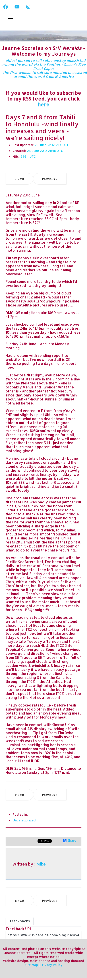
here (44, 104)
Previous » (50, 179)
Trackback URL (19, 928)
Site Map (31, 965)
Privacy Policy (51, 965)
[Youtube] (17, 7)
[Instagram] (28, 7)
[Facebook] (5, 7)
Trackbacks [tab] (19, 921)
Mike (41, 864)
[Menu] (10, 18)
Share (71, 840)
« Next (19, 179)
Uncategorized (24, 820)
